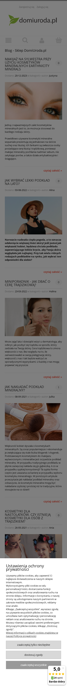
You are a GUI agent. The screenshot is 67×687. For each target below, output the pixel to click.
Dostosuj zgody (33, 654)
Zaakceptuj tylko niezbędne (33, 644)
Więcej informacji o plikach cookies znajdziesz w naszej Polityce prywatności (32, 634)
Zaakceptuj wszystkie (33, 664)
